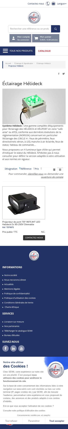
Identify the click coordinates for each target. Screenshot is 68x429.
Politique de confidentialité (17, 293)
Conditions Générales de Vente (18, 302)
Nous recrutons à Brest (15, 279)
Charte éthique (11, 307)
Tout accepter (56, 421)
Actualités (8, 284)
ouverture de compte (52, 177)
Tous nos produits (21, 50)
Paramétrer (34, 421)
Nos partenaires (11, 326)
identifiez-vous (35, 173)
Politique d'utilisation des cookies (20, 298)
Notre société (10, 275)
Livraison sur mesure (14, 321)
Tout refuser (11, 421)
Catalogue (44, 50)
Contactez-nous (36, 3)
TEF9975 (10, 227)
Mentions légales (12, 288)
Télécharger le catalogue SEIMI (18, 330)
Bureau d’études (11, 335)
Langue (61, 3)
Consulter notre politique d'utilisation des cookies (24, 411)
